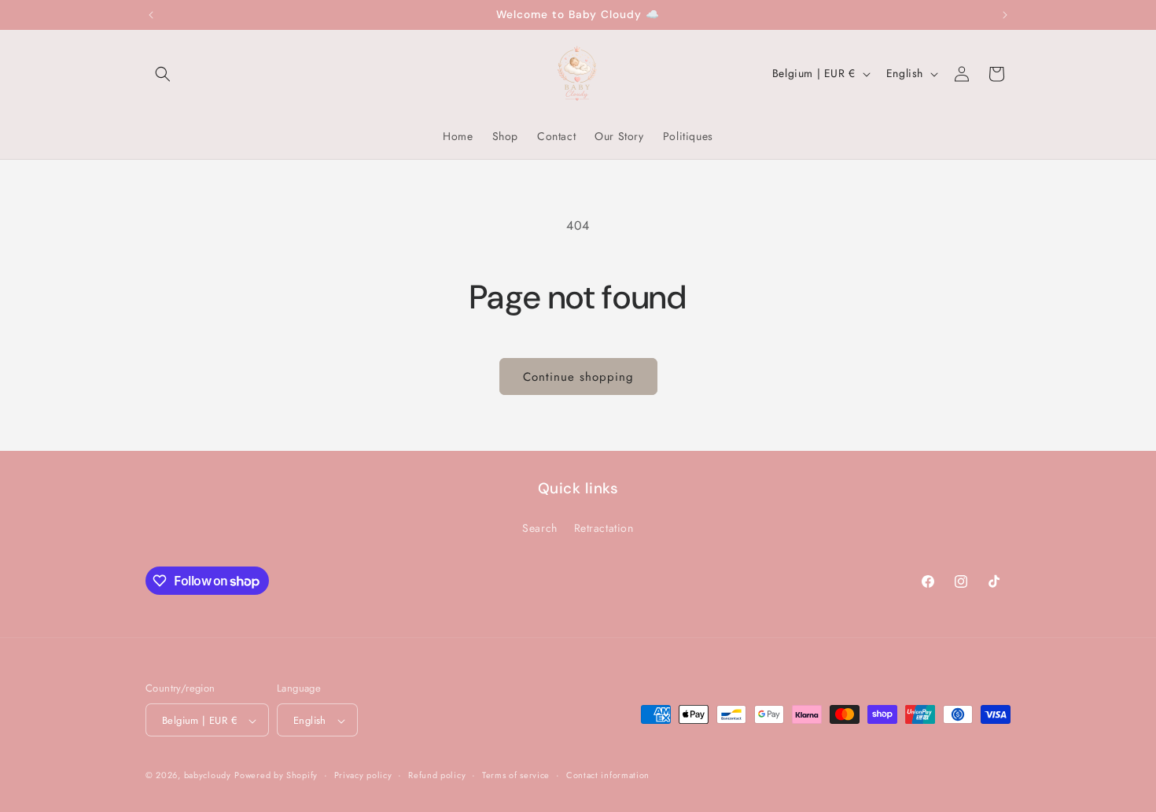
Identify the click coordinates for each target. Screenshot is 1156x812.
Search (540, 527)
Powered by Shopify (276, 776)
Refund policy (437, 775)
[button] (162, 74)
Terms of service (516, 775)
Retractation (604, 527)
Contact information (608, 775)
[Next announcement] (1005, 15)
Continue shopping (578, 377)
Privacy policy (363, 775)
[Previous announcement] (151, 15)
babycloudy (207, 776)
